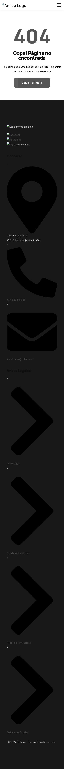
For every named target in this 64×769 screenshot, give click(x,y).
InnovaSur (51, 742)
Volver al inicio (32, 83)
